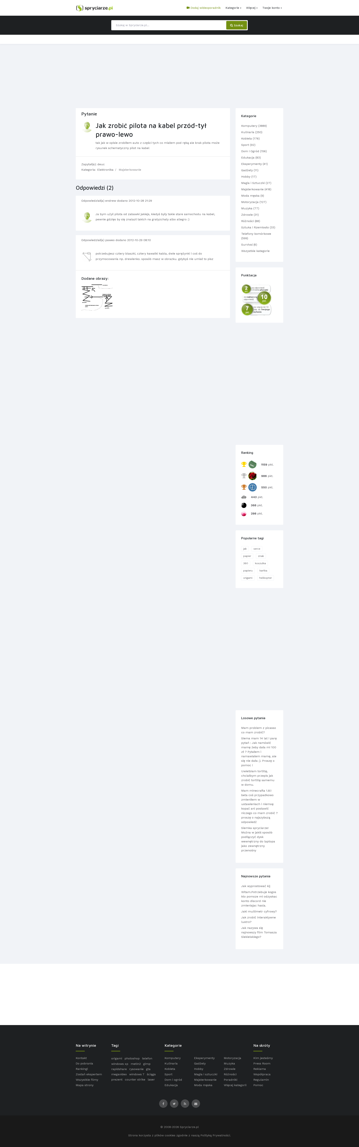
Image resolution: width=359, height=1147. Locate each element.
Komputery (173, 1058)
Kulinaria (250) (251, 132)
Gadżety (200, 1063)
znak (261, 555)
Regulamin (261, 1079)
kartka (263, 570)
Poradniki (230, 1079)
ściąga (151, 1074)
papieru (248, 570)
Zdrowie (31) (250, 214)
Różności (230, 1074)
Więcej (250, 8)
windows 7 (136, 1074)
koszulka (260, 563)
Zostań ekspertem (89, 1074)
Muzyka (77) (250, 208)
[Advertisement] (179, 75)
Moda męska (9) (252, 195)
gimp (147, 1064)
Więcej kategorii (235, 1085)
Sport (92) (248, 145)
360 (245, 563)
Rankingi (82, 1069)
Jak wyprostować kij (255, 886)
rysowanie (136, 1069)
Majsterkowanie (130, 169)
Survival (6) (249, 244)
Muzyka (229, 1063)
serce (257, 548)
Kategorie (232, 8)
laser (151, 1079)
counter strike (135, 1079)
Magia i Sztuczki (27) (256, 183)
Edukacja (171, 1085)
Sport (168, 1074)
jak (245, 548)
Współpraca (262, 1074)
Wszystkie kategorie (255, 251)
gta (148, 1069)
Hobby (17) (249, 176)
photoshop (132, 1058)
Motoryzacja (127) (253, 202)
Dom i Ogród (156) (254, 151)
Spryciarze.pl (189, 1127)
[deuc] (87, 126)
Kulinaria (171, 1063)
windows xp (119, 1064)
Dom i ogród (173, 1079)
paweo (110, 240)
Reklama (259, 1069)
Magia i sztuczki (205, 1074)
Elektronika (105, 169)
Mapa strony (84, 1085)
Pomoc (258, 1085)
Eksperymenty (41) (254, 164)
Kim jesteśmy (263, 1058)
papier (247, 555)
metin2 (136, 1064)
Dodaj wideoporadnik (205, 8)
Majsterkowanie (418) (256, 189)
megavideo (119, 1074)
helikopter (265, 577)
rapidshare (119, 1069)
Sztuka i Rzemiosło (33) (258, 227)
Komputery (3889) (254, 126)
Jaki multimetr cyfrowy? (259, 911)
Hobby (198, 1069)
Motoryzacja (232, 1058)
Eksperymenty (204, 1058)
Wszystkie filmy (87, 1079)
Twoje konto (271, 8)
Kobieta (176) (250, 138)
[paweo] (87, 256)
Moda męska (203, 1085)
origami (247, 577)
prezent (116, 1079)
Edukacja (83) (251, 157)
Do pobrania (84, 1063)
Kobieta (170, 1069)
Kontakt (81, 1058)
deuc (101, 164)
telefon (147, 1058)
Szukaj (238, 25)
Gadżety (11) (249, 170)
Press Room (261, 1063)
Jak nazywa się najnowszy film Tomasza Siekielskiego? (259, 932)
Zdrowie (229, 1069)
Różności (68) (250, 221)
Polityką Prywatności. (215, 1135)
